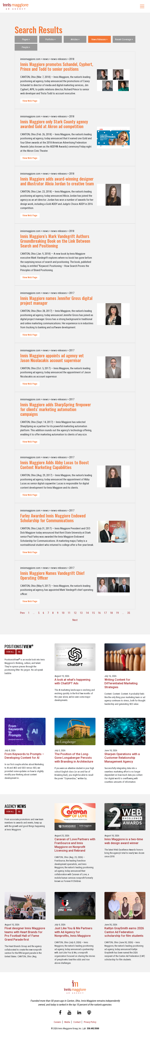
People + (26, 47)
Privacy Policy (90, 1022)
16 (99, 613)
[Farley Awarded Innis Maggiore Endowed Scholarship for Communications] (113, 532)
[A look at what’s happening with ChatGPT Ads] (75, 656)
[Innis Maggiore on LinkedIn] (79, 1013)
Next (75, 620)
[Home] (16, 6)
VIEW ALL (10, 652)
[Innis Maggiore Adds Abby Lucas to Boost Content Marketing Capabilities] (113, 476)
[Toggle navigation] (142, 6)
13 (81, 613)
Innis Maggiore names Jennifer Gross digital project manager (56, 300)
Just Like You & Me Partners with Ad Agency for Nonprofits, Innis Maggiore (73, 932)
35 (128, 613)
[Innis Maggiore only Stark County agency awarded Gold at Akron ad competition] (113, 138)
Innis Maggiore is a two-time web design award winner (123, 841)
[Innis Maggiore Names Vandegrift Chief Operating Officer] (113, 585)
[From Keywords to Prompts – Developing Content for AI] (25, 731)
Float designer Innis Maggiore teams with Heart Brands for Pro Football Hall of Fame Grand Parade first (25, 934)
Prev (22, 613)
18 (111, 613)
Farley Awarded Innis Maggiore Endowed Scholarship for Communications (53, 518)
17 (105, 613)
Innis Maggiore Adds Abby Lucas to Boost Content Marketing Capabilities (54, 464)
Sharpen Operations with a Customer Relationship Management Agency (122, 757)
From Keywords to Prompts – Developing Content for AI (24, 756)
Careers (57, 1022)
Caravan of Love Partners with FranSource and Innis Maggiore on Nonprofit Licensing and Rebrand (75, 845)
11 (69, 613)
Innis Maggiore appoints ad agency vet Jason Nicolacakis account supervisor (52, 357)
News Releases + (99, 39)
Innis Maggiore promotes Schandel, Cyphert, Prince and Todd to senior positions (56, 66)
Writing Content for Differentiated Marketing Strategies (121, 683)
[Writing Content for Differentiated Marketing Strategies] (124, 656)
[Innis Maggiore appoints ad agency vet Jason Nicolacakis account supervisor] (113, 367)
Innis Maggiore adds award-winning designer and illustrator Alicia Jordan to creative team (57, 181)
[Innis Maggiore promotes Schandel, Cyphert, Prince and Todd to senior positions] (113, 80)
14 (87, 613)
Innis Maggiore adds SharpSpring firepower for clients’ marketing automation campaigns (55, 409)
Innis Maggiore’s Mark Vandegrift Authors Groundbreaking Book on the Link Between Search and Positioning (55, 241)
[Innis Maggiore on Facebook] (60, 1013)
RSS (19, 652)
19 (117, 613)
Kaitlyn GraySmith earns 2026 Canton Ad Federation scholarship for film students (124, 932)
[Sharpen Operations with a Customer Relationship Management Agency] (124, 731)
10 (63, 613)
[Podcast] (89, 1013)
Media (67, 1022)
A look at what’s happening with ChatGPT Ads (72, 681)
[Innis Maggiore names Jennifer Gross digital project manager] (113, 314)
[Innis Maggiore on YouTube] (69, 1013)
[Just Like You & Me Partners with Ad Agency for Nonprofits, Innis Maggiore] (75, 905)
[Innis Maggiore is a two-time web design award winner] (124, 816)
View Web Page (29, 101)
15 (93, 613)
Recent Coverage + (124, 39)
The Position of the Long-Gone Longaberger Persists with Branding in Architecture (74, 757)
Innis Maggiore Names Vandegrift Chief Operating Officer (52, 575)
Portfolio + (50, 39)
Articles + (75, 39)
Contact (76, 1022)
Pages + (26, 39)
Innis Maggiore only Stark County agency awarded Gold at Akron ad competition (54, 123)
